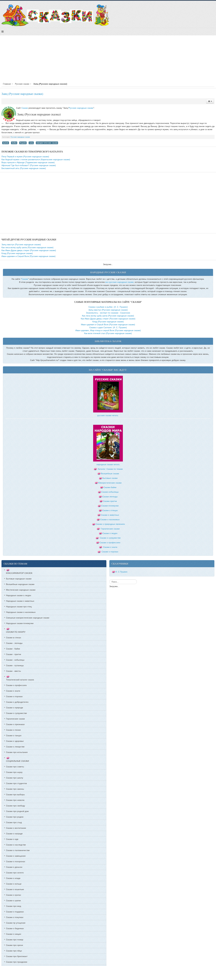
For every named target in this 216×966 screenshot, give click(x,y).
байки (14, 143)
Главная (7, 84)
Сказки (24, 108)
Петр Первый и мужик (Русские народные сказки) (25, 156)
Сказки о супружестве (110, 538)
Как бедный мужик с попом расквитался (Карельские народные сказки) (35, 159)
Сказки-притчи (110, 501)
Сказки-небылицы (110, 492)
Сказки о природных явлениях (110, 524)
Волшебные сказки (110, 473)
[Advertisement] (108, 59)
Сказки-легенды (110, 496)
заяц (31, 143)
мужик (5, 143)
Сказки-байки (110, 487)
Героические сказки (110, 529)
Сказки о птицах (110, 510)
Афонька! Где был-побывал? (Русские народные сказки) (28, 165)
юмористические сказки (46, 143)
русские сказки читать (107, 415)
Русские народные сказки (81, 108)
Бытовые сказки (110, 478)
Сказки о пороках (110, 551)
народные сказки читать (108, 464)
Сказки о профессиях (110, 542)
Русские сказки (22, 84)
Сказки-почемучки (110, 506)
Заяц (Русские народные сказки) (22, 94)
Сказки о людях (109, 533)
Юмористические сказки (110, 483)
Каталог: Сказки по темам (110, 469)
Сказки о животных (110, 515)
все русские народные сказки (119, 282)
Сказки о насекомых (110, 519)
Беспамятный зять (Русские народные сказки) (23, 168)
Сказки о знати (110, 547)
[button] (210, 101)
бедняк (23, 143)
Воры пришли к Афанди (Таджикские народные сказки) (28, 162)
